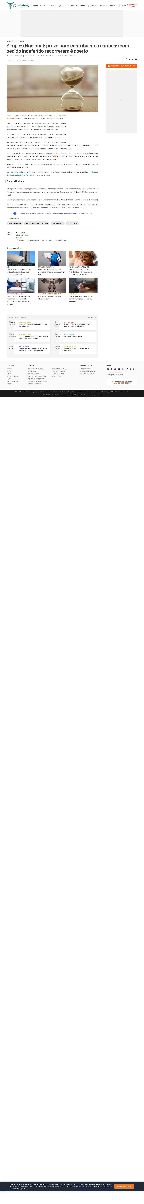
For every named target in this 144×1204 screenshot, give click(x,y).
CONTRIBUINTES (58, 223)
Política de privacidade (80, 395)
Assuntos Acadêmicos (35, 384)
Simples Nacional (85, 369)
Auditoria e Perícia (58, 374)
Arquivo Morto (56, 376)
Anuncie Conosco (12, 381)
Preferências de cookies (94, 395)
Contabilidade (32, 371)
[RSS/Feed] (133, 369)
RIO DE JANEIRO (72, 223)
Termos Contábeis (12, 376)
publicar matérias (63, 240)
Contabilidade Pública (59, 369)
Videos (9, 374)
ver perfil (21, 240)
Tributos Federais (33, 374)
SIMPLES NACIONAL (15, 223)
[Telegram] (127, 369)
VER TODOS (92, 317)
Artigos (9, 371)
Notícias (9, 369)
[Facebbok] (111, 369)
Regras (9, 379)
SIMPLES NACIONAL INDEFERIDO (36, 223)
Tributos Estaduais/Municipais (37, 381)
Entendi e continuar (124, 1186)
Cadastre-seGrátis (132, 5)
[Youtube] (119, 369)
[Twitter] (115, 369)
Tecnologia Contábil (58, 371)
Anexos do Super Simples (88, 371)
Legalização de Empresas (36, 379)
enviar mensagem (35, 240)
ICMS (55, 156)
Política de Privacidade (84, 1186)
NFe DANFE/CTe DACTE (87, 374)
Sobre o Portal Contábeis (36, 369)
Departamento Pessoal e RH (37, 376)
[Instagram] (108, 369)
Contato (9, 384)
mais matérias (49, 240)
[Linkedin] (123, 369)
